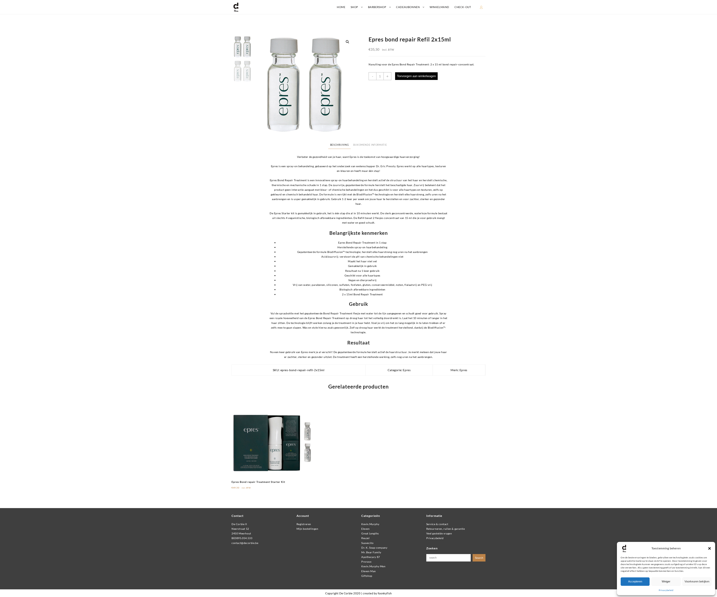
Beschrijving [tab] (339, 144)
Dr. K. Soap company (374, 547)
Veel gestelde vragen (439, 533)
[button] (709, 548)
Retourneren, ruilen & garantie (445, 528)
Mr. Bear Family (371, 552)
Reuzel (365, 538)
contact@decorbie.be (245, 543)
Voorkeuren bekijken (697, 581)
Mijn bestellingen (307, 528)
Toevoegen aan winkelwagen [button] (252, 489)
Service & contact (437, 524)
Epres (407, 370)
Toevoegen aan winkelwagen (416, 76)
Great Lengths (370, 533)
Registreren (304, 524)
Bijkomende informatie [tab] (370, 144)
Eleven (365, 528)
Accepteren (635, 581)
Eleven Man (368, 571)
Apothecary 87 (370, 557)
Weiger (666, 581)
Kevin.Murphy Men (373, 566)
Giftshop (366, 575)
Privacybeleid (666, 590)
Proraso (366, 561)
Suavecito (367, 543)
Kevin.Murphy (370, 524)
